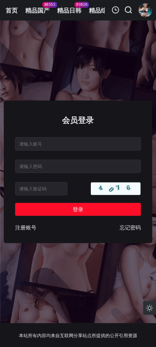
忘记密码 (130, 227)
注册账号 (25, 227)
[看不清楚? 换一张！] (115, 188)
